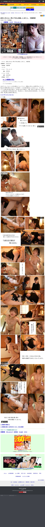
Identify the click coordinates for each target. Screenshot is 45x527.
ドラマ (11, 22)
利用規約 (2, 495)
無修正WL (27, 481)
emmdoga (15, 481)
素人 (18, 7)
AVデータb (26, 4)
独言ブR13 (23, 1)
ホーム (5, 473)
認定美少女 (41, 4)
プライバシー (6, 495)
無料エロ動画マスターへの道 (14, 1)
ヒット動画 (18, 4)
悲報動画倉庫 (18, 476)
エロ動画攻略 (11, 4)
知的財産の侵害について (12, 495)
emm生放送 (33, 4)
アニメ (21, 7)
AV (14, 7)
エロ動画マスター (21, 481)
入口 (2, 1)
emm (12, 7)
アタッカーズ (17, 22)
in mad (21, 432)
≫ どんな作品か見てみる (22, 54)
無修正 (24, 7)
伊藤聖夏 (6, 22)
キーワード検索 (30, 7)
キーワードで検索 (25, 476)
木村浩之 (16, 432)
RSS (40, 473)
